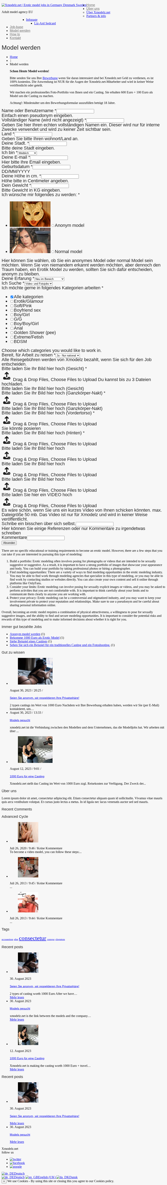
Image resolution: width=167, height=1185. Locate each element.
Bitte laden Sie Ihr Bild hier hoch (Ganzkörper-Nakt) (53, 392)
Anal (18, 328)
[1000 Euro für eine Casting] (28, 1044)
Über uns (93, 8)
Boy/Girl (22, 314)
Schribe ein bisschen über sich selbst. (39, 523)
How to (15, 34)
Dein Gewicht (16, 185)
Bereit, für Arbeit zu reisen (29, 354)
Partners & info (96, 16)
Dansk (73, 1177)
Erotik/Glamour (28, 301)
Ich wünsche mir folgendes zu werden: (41, 194)
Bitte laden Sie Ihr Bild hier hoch (33, 448)
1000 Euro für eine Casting (27, 776)
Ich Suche (13, 283)
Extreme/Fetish (29, 337)
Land (8, 133)
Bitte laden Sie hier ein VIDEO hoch (37, 494)
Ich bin (10, 152)
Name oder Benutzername (29, 110)
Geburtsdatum (17, 166)
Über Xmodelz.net (98, 12)
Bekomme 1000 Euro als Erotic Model (34, 637)
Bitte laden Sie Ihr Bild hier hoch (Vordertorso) (48, 412)
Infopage (31, 19)
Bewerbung (50, 78)
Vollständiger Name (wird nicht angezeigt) (44, 119)
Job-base (16, 27)
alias (16, 939)
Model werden (20, 30)
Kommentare (14, 537)
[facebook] (17, 1163)
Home (90, 5)
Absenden (9, 542)
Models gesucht (20, 720)
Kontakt (15, 38)
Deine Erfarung (18, 278)
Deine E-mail (16, 157)
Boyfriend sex (27, 310)
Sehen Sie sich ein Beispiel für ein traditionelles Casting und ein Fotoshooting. (60, 645)
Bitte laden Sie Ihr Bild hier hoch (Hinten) (43, 432)
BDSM (20, 341)
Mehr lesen (17, 997)
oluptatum (60, 939)
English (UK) (47, 1177)
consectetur (32, 938)
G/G (18, 319)
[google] (16, 1166)
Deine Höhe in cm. (21, 175)
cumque (51, 939)
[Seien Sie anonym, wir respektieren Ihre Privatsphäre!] (28, 971)
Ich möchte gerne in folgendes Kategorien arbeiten (52, 287)
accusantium (7, 939)
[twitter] (15, 1159)
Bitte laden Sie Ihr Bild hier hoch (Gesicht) (44, 368)
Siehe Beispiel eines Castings (28, 641)
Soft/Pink (23, 305)
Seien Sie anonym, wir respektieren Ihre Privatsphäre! (44, 697)
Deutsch (19, 1173)
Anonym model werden (25, 634)
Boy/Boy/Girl (26, 323)
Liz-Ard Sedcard (45, 23)
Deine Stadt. (15, 143)
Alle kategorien (28, 296)
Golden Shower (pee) (35, 332)
